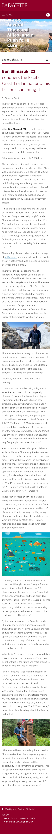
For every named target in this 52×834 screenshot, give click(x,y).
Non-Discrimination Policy (18, 821)
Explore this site (12, 59)
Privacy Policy (27, 818)
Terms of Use (10, 818)
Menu (9, 14)
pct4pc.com (11, 257)
